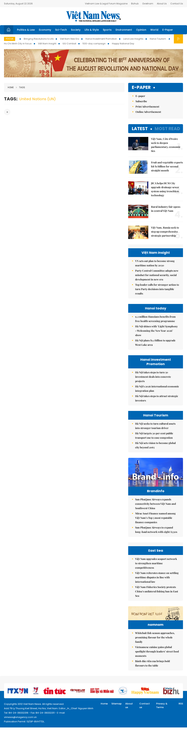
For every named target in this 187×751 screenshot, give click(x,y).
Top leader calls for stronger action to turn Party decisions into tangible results (157, 289)
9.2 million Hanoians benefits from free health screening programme (155, 319)
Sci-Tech (61, 30)
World (154, 30)
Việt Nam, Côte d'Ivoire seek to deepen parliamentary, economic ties (165, 145)
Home (11, 87)
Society (76, 30)
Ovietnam (147, 3)
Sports (107, 30)
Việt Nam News (93, 16)
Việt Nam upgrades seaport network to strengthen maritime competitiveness (156, 563)
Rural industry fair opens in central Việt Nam (165, 208)
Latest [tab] (140, 129)
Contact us (144, 705)
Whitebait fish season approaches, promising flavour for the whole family (155, 637)
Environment (124, 30)
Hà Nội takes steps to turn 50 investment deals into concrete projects (153, 377)
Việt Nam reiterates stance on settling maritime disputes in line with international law (157, 577)
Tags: (11, 99)
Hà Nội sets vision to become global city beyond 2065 (155, 445)
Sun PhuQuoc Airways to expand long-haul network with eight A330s (156, 530)
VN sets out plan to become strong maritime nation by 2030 (155, 263)
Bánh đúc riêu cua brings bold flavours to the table (152, 663)
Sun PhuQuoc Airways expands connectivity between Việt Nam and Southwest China (155, 504)
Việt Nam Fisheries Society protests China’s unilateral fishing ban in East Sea (156, 591)
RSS (181, 703)
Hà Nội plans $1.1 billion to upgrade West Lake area (155, 342)
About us (129, 705)
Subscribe (141, 101)
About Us (162, 3)
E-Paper (167, 30)
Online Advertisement (148, 112)
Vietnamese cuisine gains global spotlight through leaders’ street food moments (157, 651)
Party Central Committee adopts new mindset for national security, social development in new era (156, 275)
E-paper (141, 87)
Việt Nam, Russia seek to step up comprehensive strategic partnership (165, 231)
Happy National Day (123, 43)
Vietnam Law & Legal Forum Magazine (106, 3)
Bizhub (135, 3)
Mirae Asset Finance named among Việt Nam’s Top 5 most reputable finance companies (155, 518)
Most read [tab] (167, 129)
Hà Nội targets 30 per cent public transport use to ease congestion (154, 435)
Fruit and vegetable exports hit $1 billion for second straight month (167, 166)
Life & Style (92, 30)
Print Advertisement (147, 106)
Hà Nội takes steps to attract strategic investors (156, 398)
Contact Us (176, 3)
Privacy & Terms (161, 705)
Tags (22, 87)
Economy (45, 30)
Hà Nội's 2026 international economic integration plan (157, 388)
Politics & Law (26, 30)
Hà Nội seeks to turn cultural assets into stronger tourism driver (155, 426)
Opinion (141, 30)
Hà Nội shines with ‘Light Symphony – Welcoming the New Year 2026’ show (156, 331)
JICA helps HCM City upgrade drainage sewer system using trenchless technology (165, 189)
